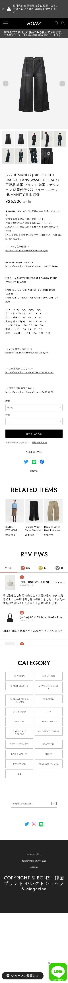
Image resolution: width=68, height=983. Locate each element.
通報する (34, 471)
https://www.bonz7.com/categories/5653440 (31, 266)
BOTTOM (19, 721)
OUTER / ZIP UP (48, 721)
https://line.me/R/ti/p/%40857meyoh (26, 250)
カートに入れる (34, 433)
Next (62, 83)
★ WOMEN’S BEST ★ (48, 687)
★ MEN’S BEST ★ (19, 686)
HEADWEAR (48, 744)
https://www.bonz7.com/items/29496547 (29, 372)
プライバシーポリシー (34, 854)
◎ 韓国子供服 (48, 676)
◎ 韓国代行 (48, 699)
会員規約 (34, 867)
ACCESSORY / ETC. (48, 764)
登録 (54, 804)
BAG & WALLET (19, 754)
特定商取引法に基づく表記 (34, 861)
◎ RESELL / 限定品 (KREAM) (19, 700)
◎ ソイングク (19, 711)
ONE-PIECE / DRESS (48, 731)
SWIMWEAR (19, 764)
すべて (8, 567)
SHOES (48, 754)
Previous (6, 83)
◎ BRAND (19, 676)
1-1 (19, 774)
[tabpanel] (34, 83)
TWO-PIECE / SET (19, 744)
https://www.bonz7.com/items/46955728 (29, 392)
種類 (7, 400)
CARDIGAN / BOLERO (19, 732)
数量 (7, 415)
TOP (48, 711)
